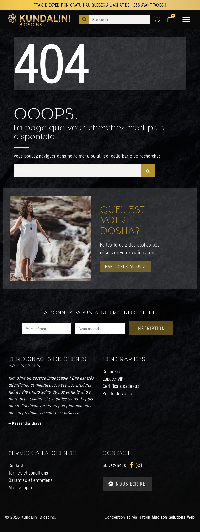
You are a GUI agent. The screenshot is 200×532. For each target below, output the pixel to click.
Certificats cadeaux (121, 386)
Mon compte (20, 487)
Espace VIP (113, 379)
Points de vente (118, 393)
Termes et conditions (28, 473)
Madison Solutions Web (173, 517)
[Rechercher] (148, 170)
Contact (16, 465)
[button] (186, 19)
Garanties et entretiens (31, 480)
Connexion (113, 371)
